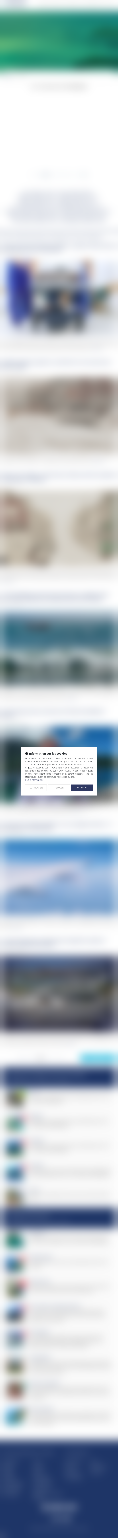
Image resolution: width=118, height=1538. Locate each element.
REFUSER (59, 787)
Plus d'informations (34, 779)
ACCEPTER (82, 787)
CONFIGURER (36, 787)
